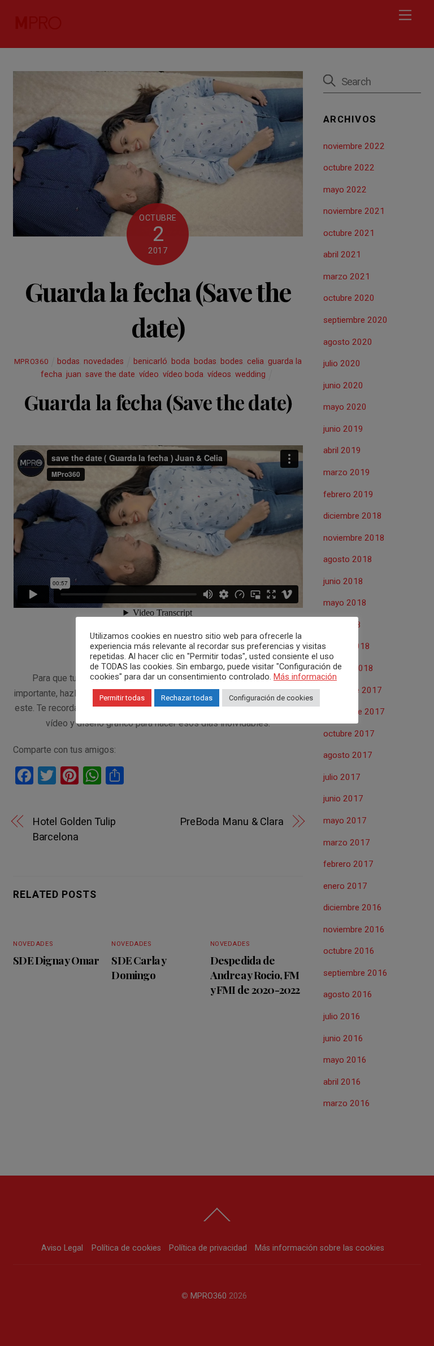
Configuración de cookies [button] (271, 698)
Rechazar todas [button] (186, 698)
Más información (305, 677)
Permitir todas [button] (122, 698)
